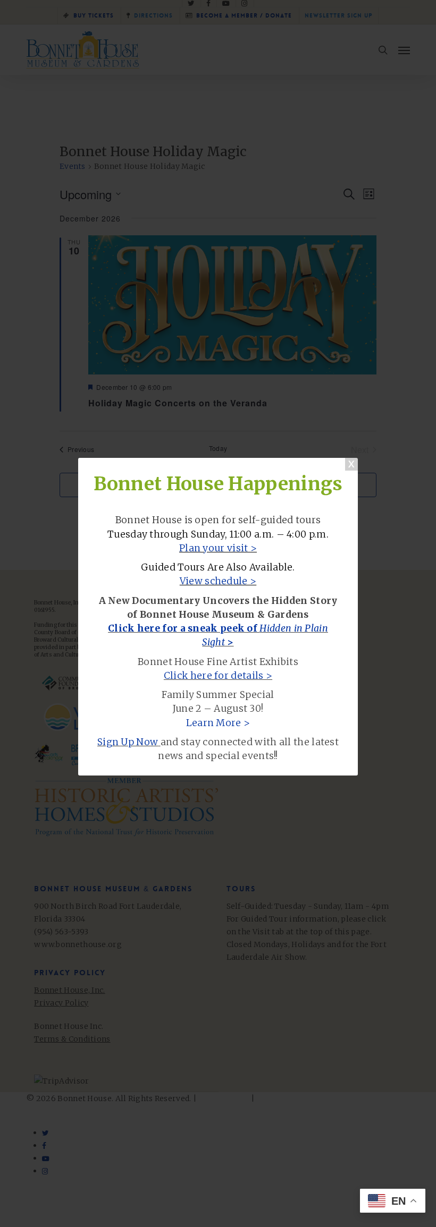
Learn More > (218, 723)
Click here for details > (218, 675)
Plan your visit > (218, 548)
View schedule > (218, 581)
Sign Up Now (127, 742)
